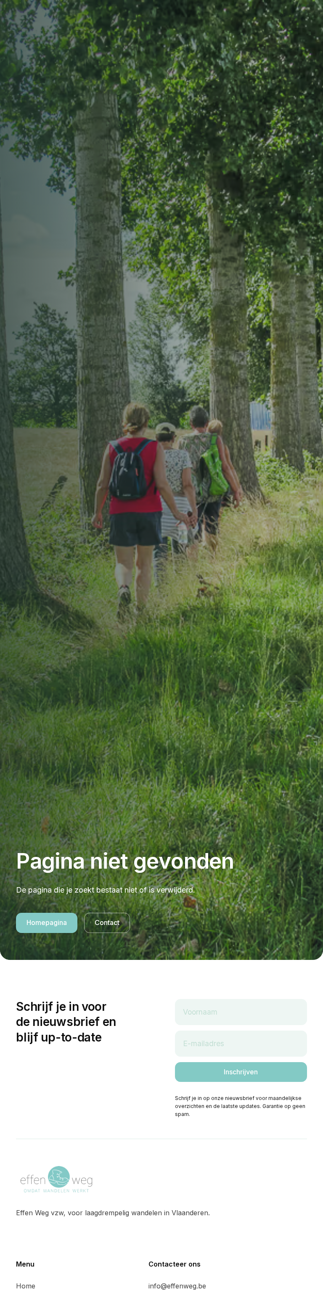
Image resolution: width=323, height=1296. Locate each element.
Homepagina (46, 922)
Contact (107, 922)
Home (25, 1286)
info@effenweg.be (177, 1286)
